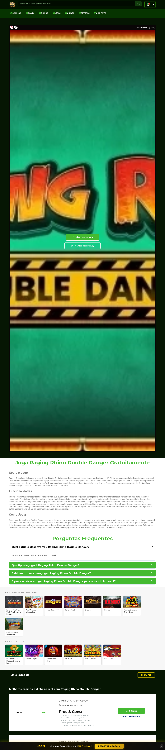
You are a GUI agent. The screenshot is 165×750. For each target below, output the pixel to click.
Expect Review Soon (131, 716)
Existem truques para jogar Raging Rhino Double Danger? (51, 573)
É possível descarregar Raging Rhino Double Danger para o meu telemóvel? (64, 581)
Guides (70, 13)
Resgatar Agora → (109, 746)
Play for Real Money (84, 246)
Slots (31, 13)
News (58, 13)
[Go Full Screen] (16, 27)
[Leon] (18, 716)
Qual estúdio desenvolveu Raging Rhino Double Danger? (50, 547)
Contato (101, 13)
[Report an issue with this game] (11, 27)
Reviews (85, 13)
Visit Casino (131, 711)
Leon (43, 712)
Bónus (44, 13)
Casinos (16, 13)
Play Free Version (84, 237)
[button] (150, 4)
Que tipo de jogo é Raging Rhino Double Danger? (45, 565)
